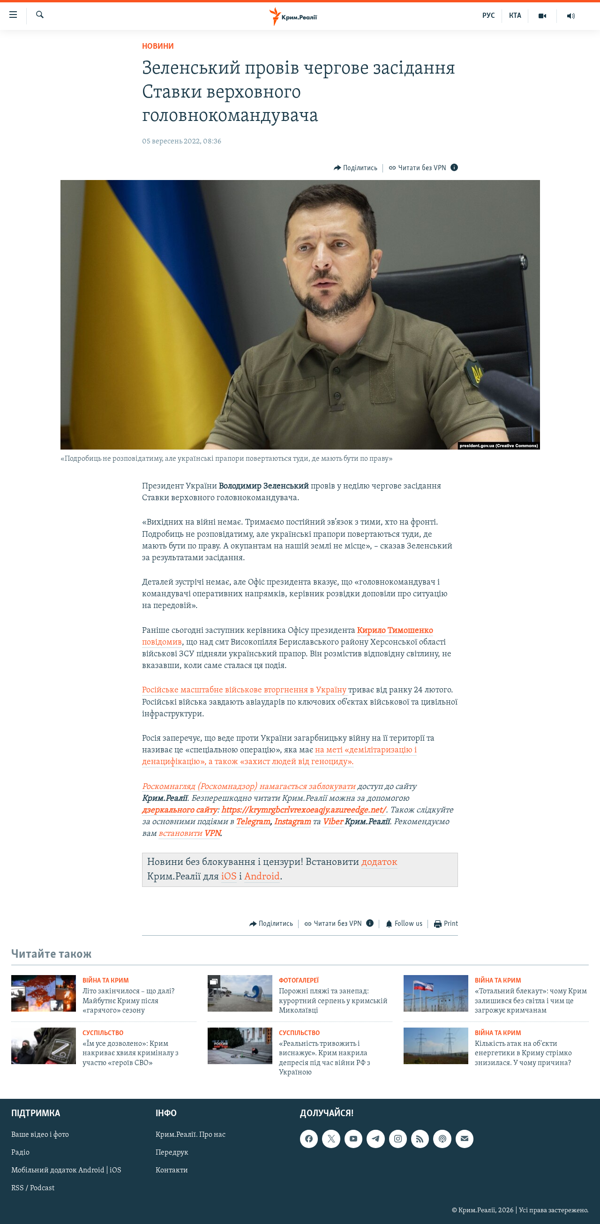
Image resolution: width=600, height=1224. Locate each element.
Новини (158, 47)
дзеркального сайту (179, 810)
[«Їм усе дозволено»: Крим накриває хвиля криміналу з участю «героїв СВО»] (43, 1046)
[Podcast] (442, 1139)
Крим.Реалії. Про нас (190, 1135)
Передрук (172, 1153)
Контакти (172, 1171)
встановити (189, 834)
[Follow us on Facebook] (309, 1139)
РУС (488, 16)
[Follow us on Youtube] (353, 1139)
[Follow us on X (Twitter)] (331, 1139)
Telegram (253, 822)
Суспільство (102, 1033)
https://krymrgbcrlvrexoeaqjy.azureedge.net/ (303, 810)
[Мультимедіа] (542, 16)
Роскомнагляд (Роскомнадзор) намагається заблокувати (248, 787)
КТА (515, 16)
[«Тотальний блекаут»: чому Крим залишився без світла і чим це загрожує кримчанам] (436, 993)
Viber (333, 822)
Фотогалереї (299, 980)
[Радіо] (571, 16)
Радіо (20, 1153)
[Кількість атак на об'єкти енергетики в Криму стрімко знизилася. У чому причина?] (436, 1046)
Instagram (292, 822)
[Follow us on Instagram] (398, 1139)
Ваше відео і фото (40, 1135)
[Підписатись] (464, 1139)
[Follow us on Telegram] (375, 1139)
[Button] (356, 168)
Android (262, 877)
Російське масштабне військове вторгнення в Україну (245, 690)
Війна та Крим (105, 980)
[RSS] (420, 1139)
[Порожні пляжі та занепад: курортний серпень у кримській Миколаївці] (240, 993)
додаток (379, 862)
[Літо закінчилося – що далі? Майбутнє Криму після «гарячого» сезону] (43, 993)
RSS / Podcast (32, 1189)
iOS (229, 877)
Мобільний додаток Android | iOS (66, 1171)
